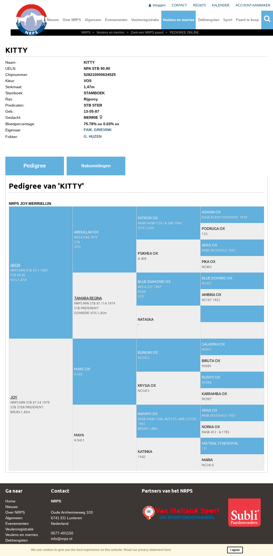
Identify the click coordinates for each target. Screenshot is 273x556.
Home (10, 501)
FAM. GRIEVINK (98, 130)
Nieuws (53, 20)
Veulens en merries (178, 20)
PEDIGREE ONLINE (182, 32)
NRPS (86, 32)
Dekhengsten (208, 20)
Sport (227, 20)
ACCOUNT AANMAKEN (253, 5)
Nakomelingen (96, 166)
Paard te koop (247, 20)
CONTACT (179, 5)
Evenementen (116, 20)
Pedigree (34, 166)
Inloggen (159, 5)
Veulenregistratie (145, 20)
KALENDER (221, 5)
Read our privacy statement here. (148, 550)
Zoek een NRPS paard (145, 32)
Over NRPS (72, 20)
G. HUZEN (93, 136)
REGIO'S (199, 5)
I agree (235, 549)
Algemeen (93, 20)
